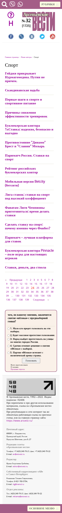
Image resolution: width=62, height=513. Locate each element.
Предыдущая (16, 279)
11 (16, 283)
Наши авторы (26, 57)
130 (17, 295)
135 (49, 295)
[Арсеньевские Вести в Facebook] (11, 36)
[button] (50, 4)
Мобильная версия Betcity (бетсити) (25, 183)
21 (17, 287)
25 (38, 287)
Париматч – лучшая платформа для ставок (29, 239)
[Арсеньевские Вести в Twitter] (42, 36)
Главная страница (12, 57)
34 (32, 291)
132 (30, 295)
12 (21, 283)
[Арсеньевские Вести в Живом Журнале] (21, 36)
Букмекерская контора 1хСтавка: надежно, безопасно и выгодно (29, 129)
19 (7, 287)
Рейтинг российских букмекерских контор (21, 170)
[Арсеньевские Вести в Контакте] (31, 36)
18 (50, 283)
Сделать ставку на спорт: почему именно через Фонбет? (27, 226)
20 (12, 287)
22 (22, 287)
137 (14, 299)
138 (21, 299)
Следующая (38, 299)
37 (47, 291)
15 (36, 283)
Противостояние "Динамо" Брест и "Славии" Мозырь (25, 144)
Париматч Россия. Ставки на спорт (27, 157)
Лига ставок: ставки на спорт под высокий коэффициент (27, 196)
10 (11, 283)
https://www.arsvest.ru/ (19, 420)
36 (42, 291)
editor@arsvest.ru (20, 466)
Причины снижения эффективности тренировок (26, 114)
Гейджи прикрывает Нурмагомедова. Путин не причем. (25, 77)
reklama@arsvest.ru (21, 496)
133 (36, 295)
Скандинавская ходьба (22, 90)
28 (52, 287)
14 (31, 283)
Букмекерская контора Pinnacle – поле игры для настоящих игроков (29, 254)
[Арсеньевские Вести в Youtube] (52, 36)
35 (37, 291)
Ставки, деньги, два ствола (25, 267)
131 (24, 295)
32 (22, 291)
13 (26, 283)
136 (8, 299)
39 (7, 295)
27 (47, 287)
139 (27, 299)
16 (41, 283)
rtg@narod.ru (18, 484)
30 (12, 291)
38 (52, 291)
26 (42, 287)
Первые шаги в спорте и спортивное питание (23, 101)
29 (7, 291)
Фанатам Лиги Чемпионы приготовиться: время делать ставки (27, 211)
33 (27, 291)
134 (42, 295)
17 (45, 283)
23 (27, 287)
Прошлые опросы (18, 369)
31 (17, 291)
